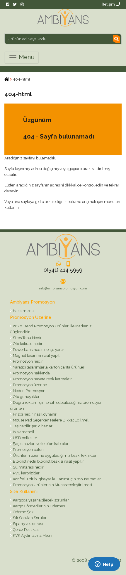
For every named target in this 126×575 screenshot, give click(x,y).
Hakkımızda (23, 311)
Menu (26, 57)
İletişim (108, 4)
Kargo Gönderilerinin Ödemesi (39, 506)
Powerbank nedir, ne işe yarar (38, 349)
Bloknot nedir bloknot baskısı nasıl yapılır (48, 461)
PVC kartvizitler (26, 473)
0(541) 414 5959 (63, 270)
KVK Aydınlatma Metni (32, 535)
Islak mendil (23, 432)
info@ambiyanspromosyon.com (63, 288)
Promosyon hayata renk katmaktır (42, 379)
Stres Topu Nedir (27, 338)
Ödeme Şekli (23, 512)
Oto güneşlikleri (26, 396)
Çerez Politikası (25, 529)
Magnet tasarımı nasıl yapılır (37, 355)
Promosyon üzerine (29, 385)
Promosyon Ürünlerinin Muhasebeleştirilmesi (52, 485)
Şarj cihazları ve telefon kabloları (40, 443)
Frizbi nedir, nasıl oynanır (34, 414)
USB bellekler (24, 438)
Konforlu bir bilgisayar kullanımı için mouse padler (56, 479)
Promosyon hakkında (31, 373)
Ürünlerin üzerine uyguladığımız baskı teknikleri (54, 455)
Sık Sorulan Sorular (29, 518)
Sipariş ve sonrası (27, 523)
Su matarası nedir (28, 467)
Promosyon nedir (27, 361)
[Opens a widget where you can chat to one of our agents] (104, 564)
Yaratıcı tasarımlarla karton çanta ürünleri (48, 367)
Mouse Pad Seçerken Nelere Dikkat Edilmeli (50, 420)
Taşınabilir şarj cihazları (32, 426)
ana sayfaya (24, 201)
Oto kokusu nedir (27, 343)
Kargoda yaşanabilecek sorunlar (40, 500)
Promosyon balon (28, 449)
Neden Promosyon (28, 391)
